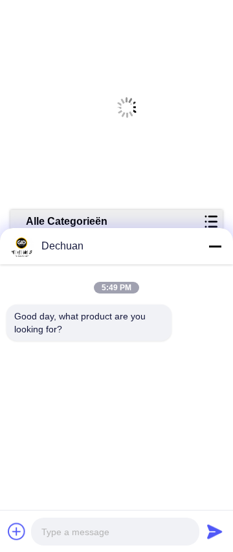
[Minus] (215, 246)
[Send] (215, 531)
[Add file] (17, 531)
